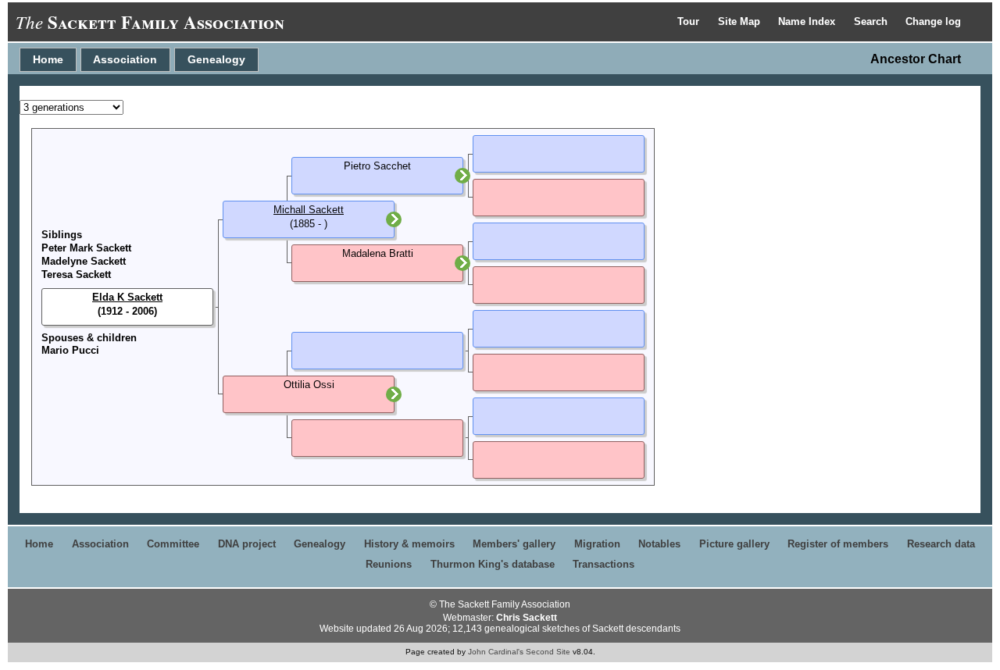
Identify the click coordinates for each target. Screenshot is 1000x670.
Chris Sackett (526, 617)
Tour (689, 21)
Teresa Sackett (76, 274)
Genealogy (216, 59)
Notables (659, 544)
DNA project (247, 544)
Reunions (389, 564)
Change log (933, 21)
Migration (597, 544)
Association (125, 59)
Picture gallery (734, 544)
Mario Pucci (70, 350)
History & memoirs (409, 544)
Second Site (548, 651)
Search (872, 21)
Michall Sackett (308, 210)
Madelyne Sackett (83, 261)
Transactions (603, 564)
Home (48, 59)
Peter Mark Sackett (86, 248)
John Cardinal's (495, 651)
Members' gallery (514, 544)
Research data (941, 544)
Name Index (808, 21)
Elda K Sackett (127, 297)
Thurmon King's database (492, 564)
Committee (173, 544)
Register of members (838, 544)
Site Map (740, 21)
